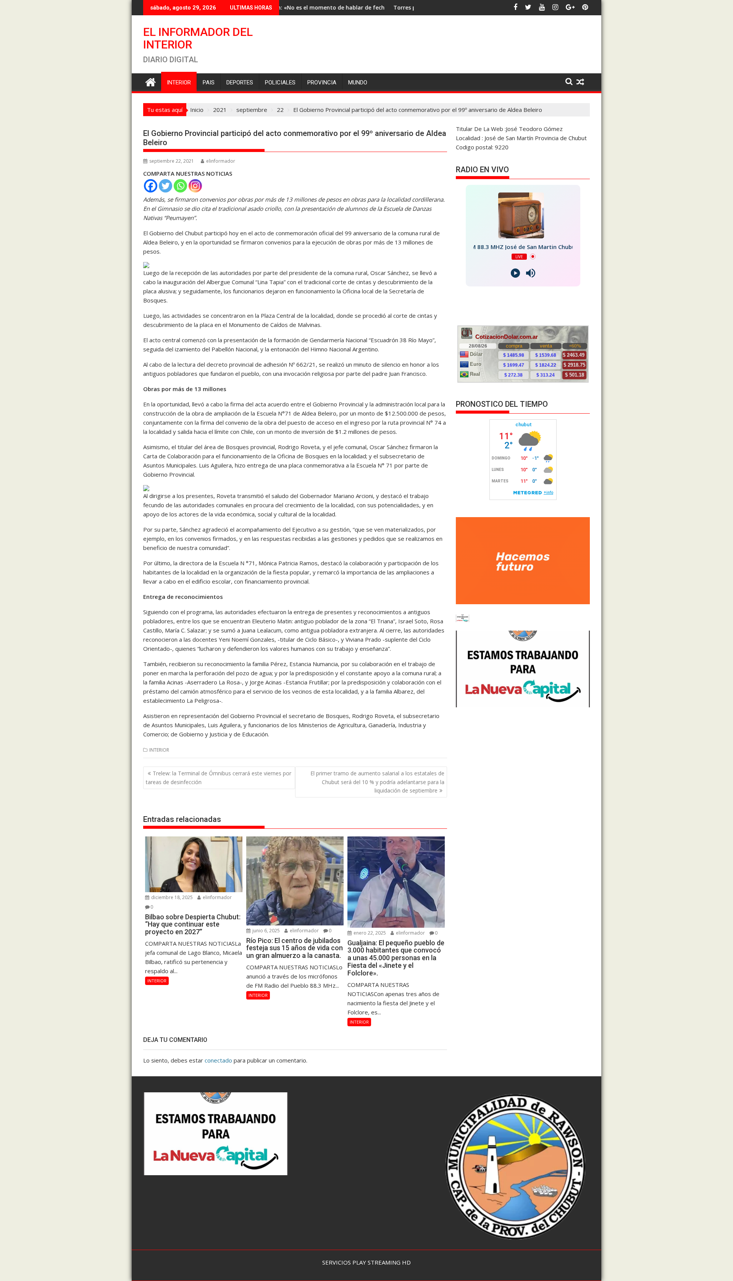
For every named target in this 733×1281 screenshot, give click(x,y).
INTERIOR (179, 82)
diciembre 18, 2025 (171, 897)
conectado (218, 1060)
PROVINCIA (321, 82)
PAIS (209, 82)
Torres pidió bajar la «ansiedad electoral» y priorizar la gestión (381, 7)
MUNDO (357, 82)
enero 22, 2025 (369, 933)
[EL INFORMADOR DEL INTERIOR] (150, 81)
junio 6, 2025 (265, 930)
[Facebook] (150, 185)
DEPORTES (239, 82)
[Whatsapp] (180, 185)
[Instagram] (195, 185)
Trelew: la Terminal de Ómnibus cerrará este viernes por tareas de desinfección (218, 777)
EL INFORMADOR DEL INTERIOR (198, 38)
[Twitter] (165, 185)
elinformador (220, 161)
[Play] (515, 273)
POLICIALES (280, 82)
